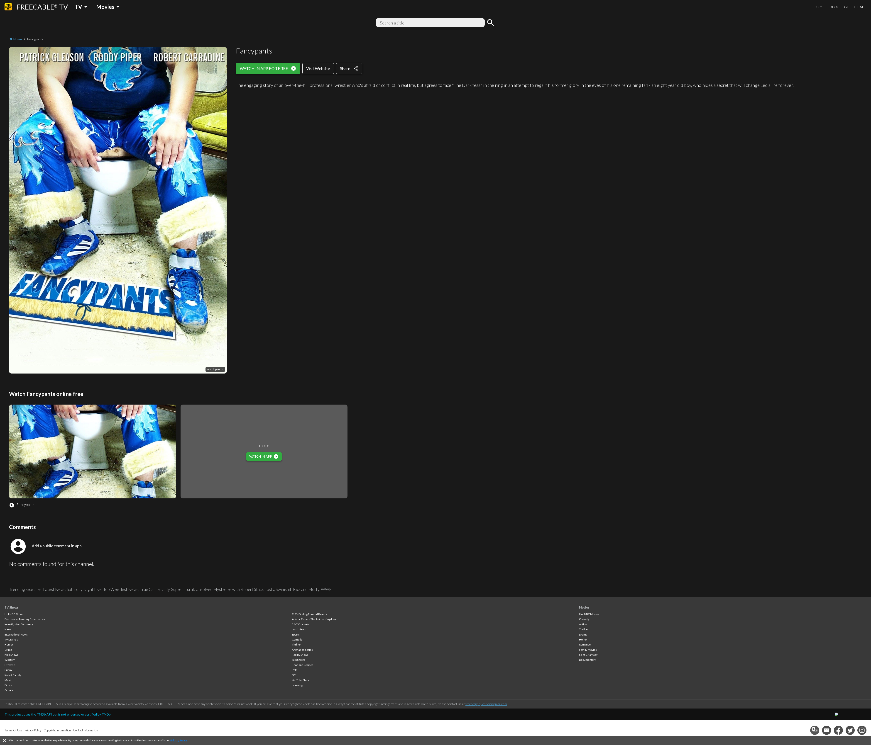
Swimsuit (283, 589)
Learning (297, 685)
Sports (296, 634)
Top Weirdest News (120, 589)
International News (16, 634)
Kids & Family (13, 675)
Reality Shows (300, 654)
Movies (584, 607)
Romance (585, 644)
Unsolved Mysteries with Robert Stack (229, 589)
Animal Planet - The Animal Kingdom (314, 619)
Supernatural (182, 589)
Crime (8, 649)
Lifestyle (10, 665)
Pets (294, 670)
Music (8, 680)
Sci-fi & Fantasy (588, 654)
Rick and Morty (306, 589)
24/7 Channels (301, 624)
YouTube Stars (300, 680)
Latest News (54, 589)
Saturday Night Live (84, 589)
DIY (294, 675)
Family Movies (588, 649)
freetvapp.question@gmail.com (486, 704)
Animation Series (302, 649)
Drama (583, 634)
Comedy (297, 639)
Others (9, 690)
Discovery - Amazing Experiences (25, 619)
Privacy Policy (178, 740)
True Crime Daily (155, 589)
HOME (819, 7)
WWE (326, 589)
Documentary (587, 659)
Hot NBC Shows (14, 614)
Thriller (296, 644)
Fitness (9, 685)
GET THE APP (855, 7)
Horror (9, 644)
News (8, 629)
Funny (8, 670)
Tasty (269, 589)
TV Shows (12, 607)
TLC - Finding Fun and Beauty (309, 614)
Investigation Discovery (19, 624)
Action (583, 624)
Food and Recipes (302, 665)
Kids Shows (11, 654)
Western (10, 659)
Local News (299, 629)
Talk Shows (298, 659)
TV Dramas (11, 639)
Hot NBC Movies (589, 614)
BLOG (834, 7)
